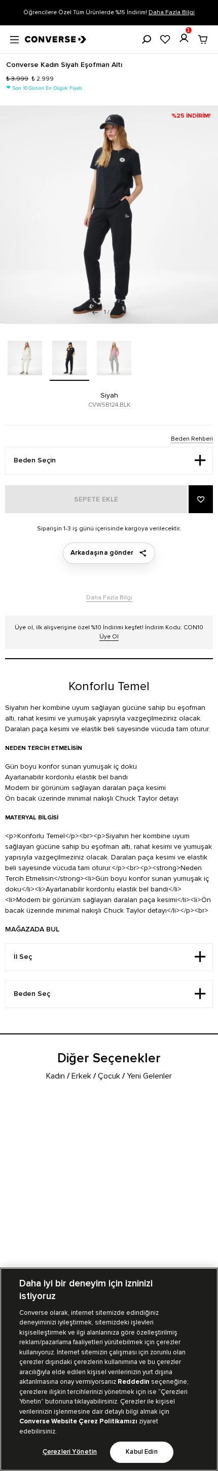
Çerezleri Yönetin (70, 1452)
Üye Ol (109, 636)
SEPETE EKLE (96, 499)
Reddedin (134, 1382)
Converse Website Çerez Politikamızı (79, 1421)
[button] (123, 312)
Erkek (81, 1076)
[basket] (203, 39)
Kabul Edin (141, 1452)
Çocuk (109, 1076)
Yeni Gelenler (149, 1076)
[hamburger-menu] (14, 38)
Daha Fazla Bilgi (172, 12)
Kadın (55, 1076)
